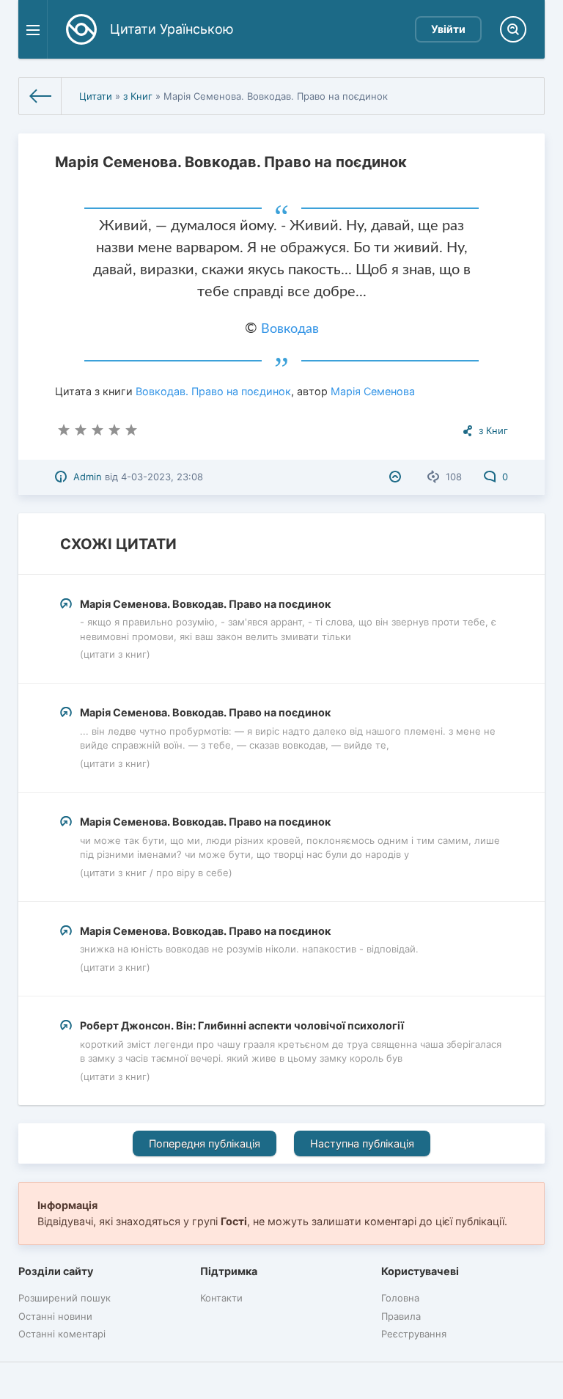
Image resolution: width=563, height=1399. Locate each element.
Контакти (221, 1298)
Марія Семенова (373, 391)
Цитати (95, 96)
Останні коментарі (62, 1334)
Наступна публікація (362, 1143)
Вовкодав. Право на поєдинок (213, 391)
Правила (401, 1316)
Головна (400, 1298)
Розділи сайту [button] (55, 1271)
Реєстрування (413, 1334)
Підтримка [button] (228, 1271)
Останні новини (55, 1316)
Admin (87, 476)
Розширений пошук (64, 1298)
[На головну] (40, 96)
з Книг (137, 96)
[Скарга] (397, 476)
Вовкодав (290, 329)
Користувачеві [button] (420, 1271)
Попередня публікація (204, 1143)
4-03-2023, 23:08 (162, 476)
